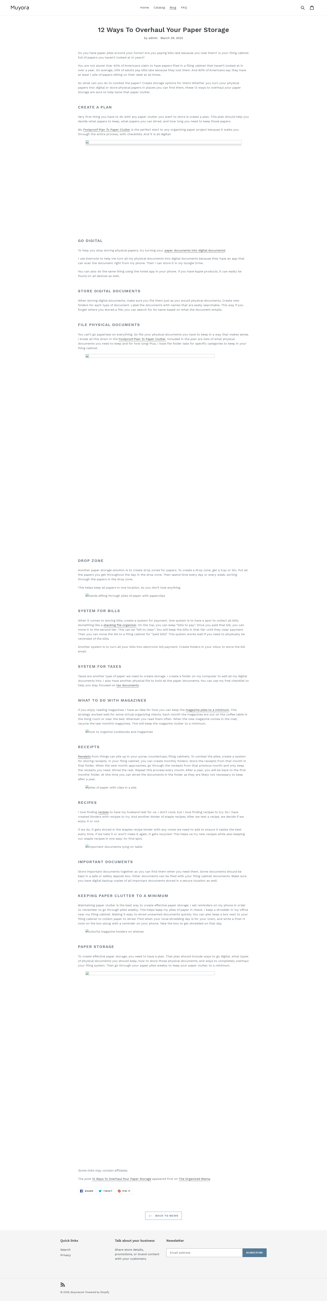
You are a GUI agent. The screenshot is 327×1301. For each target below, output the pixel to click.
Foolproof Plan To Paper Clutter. (142, 339)
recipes (103, 812)
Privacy (65, 1255)
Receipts (84, 756)
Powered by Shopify (97, 1292)
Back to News (166, 1215)
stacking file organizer (120, 625)
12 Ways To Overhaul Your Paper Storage (121, 1179)
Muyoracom (77, 1292)
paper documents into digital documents (194, 250)
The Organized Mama (194, 1179)
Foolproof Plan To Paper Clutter (106, 129)
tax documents (127, 685)
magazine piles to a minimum (207, 710)
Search (65, 1249)
